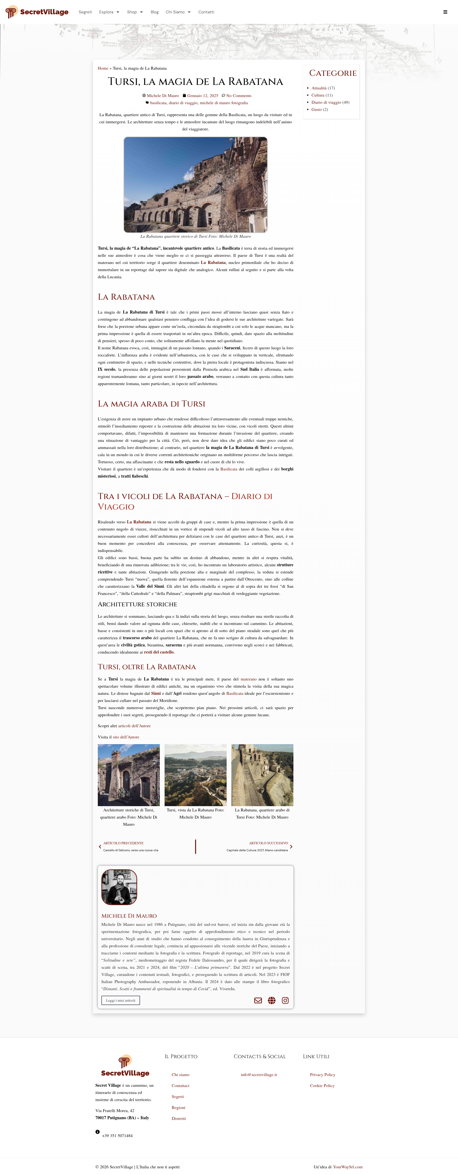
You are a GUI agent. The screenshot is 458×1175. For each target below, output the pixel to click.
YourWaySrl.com (348, 1167)
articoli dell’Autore (134, 725)
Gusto (317, 109)
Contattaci (180, 1085)
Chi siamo (180, 1074)
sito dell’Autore (126, 737)
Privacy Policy (322, 1074)
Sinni (156, 693)
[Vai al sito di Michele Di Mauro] (272, 1000)
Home (103, 68)
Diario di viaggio (326, 102)
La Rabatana (213, 262)
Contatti (206, 12)
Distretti (179, 1118)
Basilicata (228, 469)
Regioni (178, 1107)
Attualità (319, 88)
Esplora (106, 12)
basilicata (158, 102)
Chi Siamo (175, 12)
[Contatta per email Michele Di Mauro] (258, 1000)
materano (249, 679)
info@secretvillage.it (259, 1074)
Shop (132, 12)
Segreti (85, 12)
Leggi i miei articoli (120, 1000)
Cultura (318, 95)
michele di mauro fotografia (224, 102)
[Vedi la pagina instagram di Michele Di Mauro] (285, 1000)
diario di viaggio (183, 102)
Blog (155, 12)
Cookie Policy (322, 1085)
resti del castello (159, 652)
